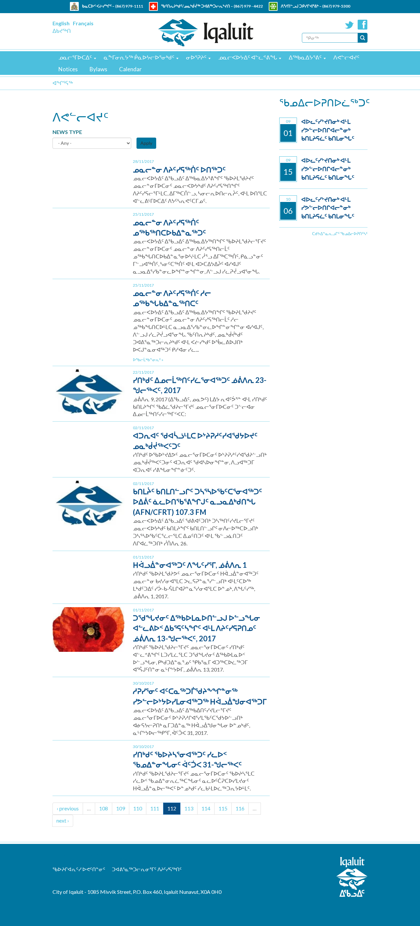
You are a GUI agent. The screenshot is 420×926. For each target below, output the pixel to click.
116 (240, 808)
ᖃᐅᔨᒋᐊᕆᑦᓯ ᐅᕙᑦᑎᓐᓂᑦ (78, 869)
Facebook (363, 25)
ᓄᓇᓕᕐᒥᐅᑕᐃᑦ (75, 57)
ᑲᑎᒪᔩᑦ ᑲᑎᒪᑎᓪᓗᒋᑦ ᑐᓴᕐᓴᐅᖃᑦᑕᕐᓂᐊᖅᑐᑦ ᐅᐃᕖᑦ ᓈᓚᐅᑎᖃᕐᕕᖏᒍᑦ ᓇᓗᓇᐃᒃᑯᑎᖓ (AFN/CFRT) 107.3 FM (197, 502)
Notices (68, 69)
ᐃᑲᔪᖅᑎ (61, 31)
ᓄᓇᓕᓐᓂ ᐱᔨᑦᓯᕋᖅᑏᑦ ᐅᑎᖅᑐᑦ (179, 169)
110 (137, 808)
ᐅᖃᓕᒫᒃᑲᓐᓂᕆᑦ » (148, 359)
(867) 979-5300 (336, 6)
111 (154, 808)
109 (120, 808)
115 (223, 808)
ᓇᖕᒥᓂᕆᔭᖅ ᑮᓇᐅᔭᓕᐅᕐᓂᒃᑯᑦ (139, 57)
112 (171, 808)
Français (83, 23)
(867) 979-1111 (129, 6)
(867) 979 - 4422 (248, 6)
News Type (67, 132)
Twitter (349, 25)
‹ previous (68, 808)
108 (103, 808)
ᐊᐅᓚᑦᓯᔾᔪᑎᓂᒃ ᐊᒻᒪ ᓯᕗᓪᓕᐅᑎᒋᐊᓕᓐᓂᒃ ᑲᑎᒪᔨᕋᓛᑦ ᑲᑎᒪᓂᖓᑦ (327, 130)
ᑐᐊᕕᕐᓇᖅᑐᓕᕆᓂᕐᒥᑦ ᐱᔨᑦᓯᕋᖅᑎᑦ (147, 869)
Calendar (130, 69)
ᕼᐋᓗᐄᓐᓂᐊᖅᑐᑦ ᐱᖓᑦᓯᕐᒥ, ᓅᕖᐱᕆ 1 (190, 565)
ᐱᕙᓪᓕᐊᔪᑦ (346, 57)
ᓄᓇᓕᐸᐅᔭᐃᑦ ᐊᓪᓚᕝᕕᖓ (247, 57)
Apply (146, 143)
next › (62, 820)
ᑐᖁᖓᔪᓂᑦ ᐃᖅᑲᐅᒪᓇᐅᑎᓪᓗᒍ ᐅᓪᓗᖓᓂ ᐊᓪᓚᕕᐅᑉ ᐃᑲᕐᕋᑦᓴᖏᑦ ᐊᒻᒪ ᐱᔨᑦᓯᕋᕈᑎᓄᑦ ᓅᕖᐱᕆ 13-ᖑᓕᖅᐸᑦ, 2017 (196, 628)
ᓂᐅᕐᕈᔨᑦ (196, 57)
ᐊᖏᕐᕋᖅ (62, 83)
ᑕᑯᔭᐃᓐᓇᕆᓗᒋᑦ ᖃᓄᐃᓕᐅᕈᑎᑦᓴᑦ (340, 233)
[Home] (205, 32)
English (61, 23)
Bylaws (98, 69)
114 (205, 808)
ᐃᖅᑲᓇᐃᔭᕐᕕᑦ (305, 57)
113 (188, 808)
